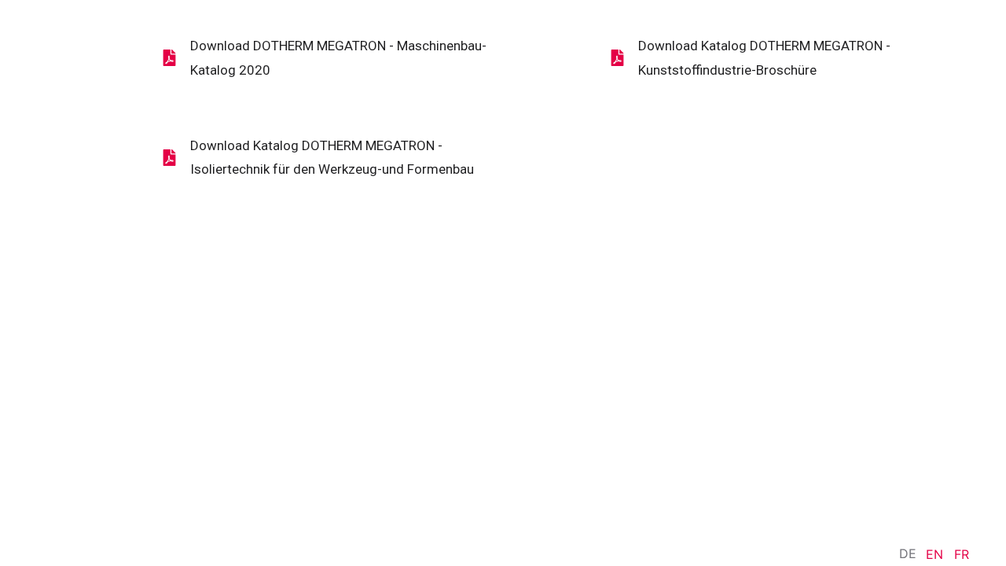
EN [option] (934, 554)
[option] (934, 554)
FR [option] (961, 554)
